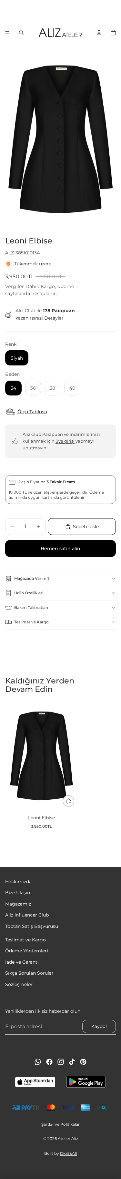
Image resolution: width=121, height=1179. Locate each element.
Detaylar (54, 318)
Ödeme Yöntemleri (26, 951)
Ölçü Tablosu (32, 412)
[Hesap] (99, 33)
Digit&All (68, 1153)
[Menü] (7, 32)
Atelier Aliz (68, 1138)
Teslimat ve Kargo (31, 622)
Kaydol (99, 1027)
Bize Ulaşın (17, 893)
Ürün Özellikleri (28, 592)
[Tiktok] (72, 1062)
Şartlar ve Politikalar (60, 1124)
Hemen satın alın (60, 548)
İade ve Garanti (22, 962)
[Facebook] (49, 1062)
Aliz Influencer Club (27, 915)
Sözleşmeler (19, 984)
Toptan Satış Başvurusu (31, 926)
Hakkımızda (18, 882)
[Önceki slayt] (7, 11)
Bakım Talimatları (31, 607)
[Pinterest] (83, 1062)
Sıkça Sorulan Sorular (29, 973)
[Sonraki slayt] (114, 11)
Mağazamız (18, 904)
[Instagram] (61, 1062)
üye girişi (65, 441)
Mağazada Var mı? (32, 578)
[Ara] (21, 33)
